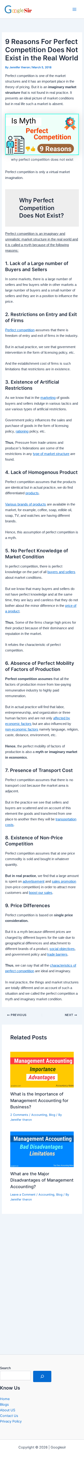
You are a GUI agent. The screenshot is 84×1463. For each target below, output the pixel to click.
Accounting (39, 1115)
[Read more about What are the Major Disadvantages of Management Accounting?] (42, 1149)
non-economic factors (21, 729)
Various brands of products (25, 504)
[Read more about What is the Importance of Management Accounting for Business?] (42, 1069)
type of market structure (51, 454)
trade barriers (57, 954)
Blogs (4, 1404)
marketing (48, 398)
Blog (52, 1115)
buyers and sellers (61, 572)
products (32, 493)
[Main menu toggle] (74, 9)
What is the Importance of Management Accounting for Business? (39, 1100)
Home (5, 1399)
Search (5, 1368)
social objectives (62, 949)
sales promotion (64, 881)
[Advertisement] (42, 1297)
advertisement (33, 881)
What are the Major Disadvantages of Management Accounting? (42, 1180)
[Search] (42, 1376)
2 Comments (19, 1115)
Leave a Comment (22, 1194)
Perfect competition (20, 330)
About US (7, 1410)
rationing (22, 431)
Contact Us (9, 1416)
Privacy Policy (11, 1421)
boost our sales (40, 893)
